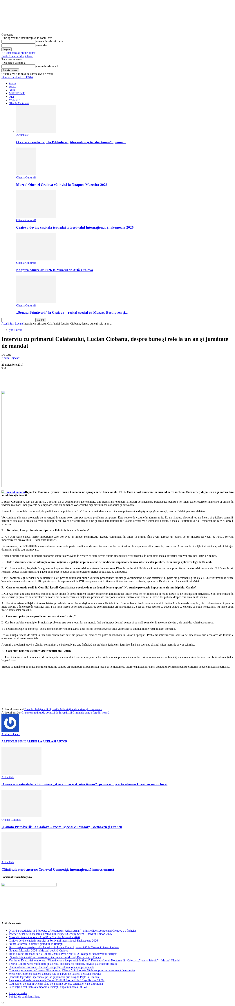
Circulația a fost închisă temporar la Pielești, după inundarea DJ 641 (48, 987)
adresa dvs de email (46, 66)
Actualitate (22, 134)
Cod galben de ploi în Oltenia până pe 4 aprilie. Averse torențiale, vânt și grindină (56, 983)
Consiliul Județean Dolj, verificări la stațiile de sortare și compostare (63, 709)
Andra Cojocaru (10, 358)
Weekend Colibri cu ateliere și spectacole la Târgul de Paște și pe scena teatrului (55, 973)
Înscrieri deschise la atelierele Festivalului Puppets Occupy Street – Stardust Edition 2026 (60, 933)
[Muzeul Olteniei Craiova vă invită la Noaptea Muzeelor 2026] (26, 174)
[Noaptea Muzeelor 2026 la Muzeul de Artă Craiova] (36, 259)
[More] (93, 380)
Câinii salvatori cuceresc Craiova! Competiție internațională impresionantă (57, 869)
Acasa (12, 83)
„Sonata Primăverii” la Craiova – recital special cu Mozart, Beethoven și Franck (61, 827)
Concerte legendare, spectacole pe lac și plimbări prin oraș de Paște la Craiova (54, 977)
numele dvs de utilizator (49, 41)
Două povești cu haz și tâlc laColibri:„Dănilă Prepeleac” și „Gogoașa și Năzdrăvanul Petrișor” (63, 953)
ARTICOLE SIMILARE (17, 741)
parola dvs (41, 45)
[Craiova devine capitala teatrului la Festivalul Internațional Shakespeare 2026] (36, 216)
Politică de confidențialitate (17, 56)
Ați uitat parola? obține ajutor (18, 52)
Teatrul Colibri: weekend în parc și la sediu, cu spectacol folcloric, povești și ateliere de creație (63, 963)
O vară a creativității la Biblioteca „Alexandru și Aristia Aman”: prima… (71, 142)
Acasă (5, 323)
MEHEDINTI (17, 93)
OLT (12, 96)
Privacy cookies (18, 993)
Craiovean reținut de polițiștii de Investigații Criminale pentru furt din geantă (65, 712)
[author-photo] (10, 730)
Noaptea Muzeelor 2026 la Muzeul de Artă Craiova (54, 270)
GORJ (12, 90)
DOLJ (12, 86)
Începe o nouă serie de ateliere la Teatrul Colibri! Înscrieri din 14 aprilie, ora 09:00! (56, 980)
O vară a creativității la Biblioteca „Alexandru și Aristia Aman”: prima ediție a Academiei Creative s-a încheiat (84, 784)
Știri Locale (16, 323)
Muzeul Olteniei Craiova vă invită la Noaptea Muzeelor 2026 (62, 185)
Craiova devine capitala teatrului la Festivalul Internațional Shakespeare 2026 (75, 227)
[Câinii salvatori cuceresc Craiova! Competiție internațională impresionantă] (21, 858)
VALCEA (15, 99)
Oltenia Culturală (19, 103)
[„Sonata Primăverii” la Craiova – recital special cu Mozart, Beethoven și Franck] (36, 302)
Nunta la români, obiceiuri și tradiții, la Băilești (36, 943)
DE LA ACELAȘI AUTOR (50, 741)
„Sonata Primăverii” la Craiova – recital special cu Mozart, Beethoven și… (72, 312)
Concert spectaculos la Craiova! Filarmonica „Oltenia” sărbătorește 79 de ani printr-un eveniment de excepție (72, 970)
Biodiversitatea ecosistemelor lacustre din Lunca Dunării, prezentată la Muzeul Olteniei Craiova (64, 947)
